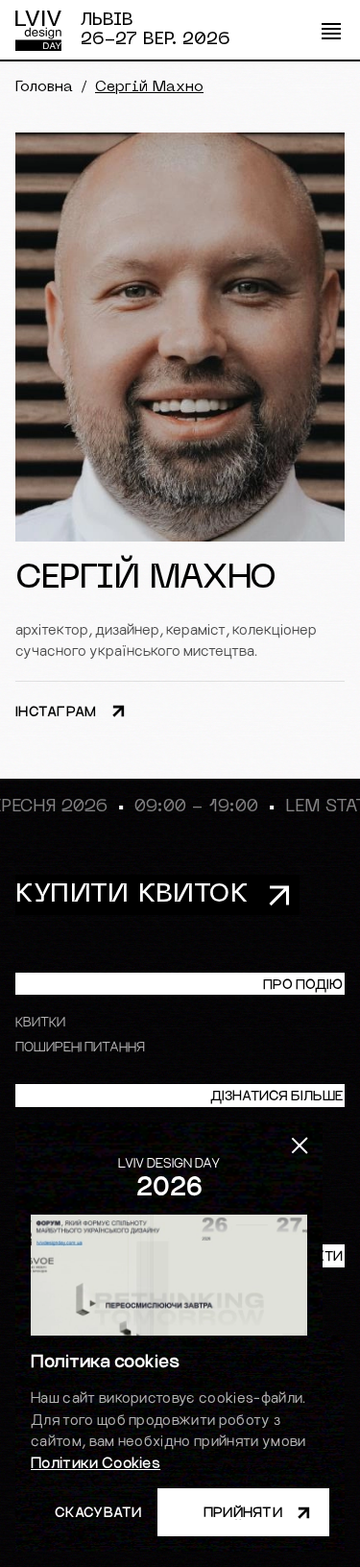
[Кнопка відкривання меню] (331, 30)
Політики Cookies (95, 1462)
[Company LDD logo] (38, 31)
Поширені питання (80, 1046)
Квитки (40, 1021)
